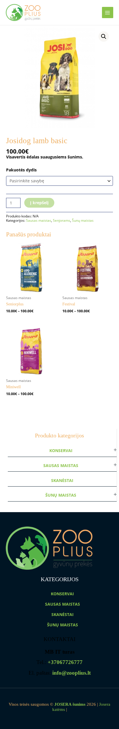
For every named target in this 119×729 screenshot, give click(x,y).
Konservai (60, 450)
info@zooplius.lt (71, 673)
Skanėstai (62, 480)
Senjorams (61, 220)
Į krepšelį (39, 202)
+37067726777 (65, 662)
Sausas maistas (60, 465)
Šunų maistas (60, 495)
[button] (103, 36)
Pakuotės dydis (21, 170)
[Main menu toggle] (107, 12)
